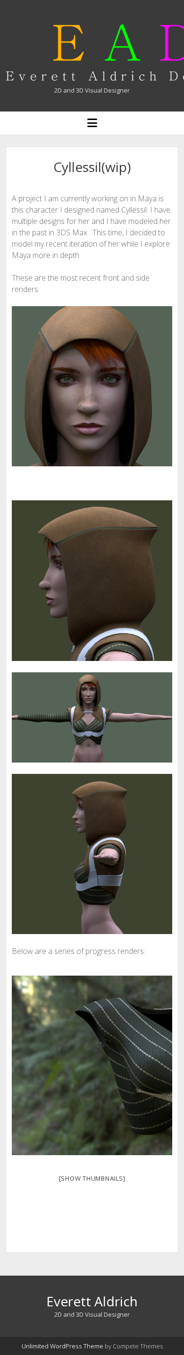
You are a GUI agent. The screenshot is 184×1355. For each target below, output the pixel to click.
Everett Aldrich (92, 1301)
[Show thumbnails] (92, 1178)
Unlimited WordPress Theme (62, 1346)
